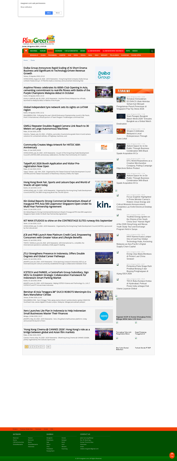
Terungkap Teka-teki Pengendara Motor (123, 333)
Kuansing (125, 55)
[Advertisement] (88, 17)
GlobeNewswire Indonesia (113, 51)
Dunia (50, 51)
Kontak (46, 429)
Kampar (62, 55)
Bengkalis (34, 55)
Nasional (33, 51)
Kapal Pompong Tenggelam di (140, 333)
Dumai (43, 55)
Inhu (96, 55)
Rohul (83, 55)
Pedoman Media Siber (26, 429)
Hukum (43, 51)
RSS (51, 429)
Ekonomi (58, 51)
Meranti (104, 55)
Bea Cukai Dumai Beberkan (122, 349)
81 (48, 347)
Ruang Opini (136, 55)
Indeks (135, 51)
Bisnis (82, 51)
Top (172, 456)
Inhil (90, 55)
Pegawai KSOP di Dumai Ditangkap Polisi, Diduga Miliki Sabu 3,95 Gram (133, 318)
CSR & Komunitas (71, 51)
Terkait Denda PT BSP (143, 348)
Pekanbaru (52, 55)
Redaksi (15, 429)
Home (26, 60)
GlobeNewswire (94, 51)
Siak (69, 55)
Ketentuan (38, 429)
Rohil (76, 55)
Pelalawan (114, 55)
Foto (128, 51)
